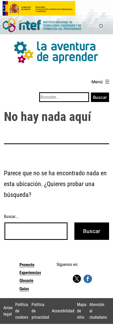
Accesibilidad (63, 310)
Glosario (26, 280)
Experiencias (30, 272)
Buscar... (11, 216)
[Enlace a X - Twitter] (77, 279)
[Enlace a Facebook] (87, 278)
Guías (24, 288)
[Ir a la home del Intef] (42, 25)
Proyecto (26, 264)
